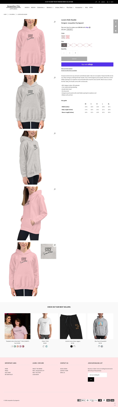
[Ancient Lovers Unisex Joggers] (73, 326)
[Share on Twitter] (115, 26)
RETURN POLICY (9, 374)
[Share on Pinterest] (115, 31)
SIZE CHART (8, 372)
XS (64, 45)
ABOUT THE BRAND (37, 368)
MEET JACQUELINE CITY (38, 370)
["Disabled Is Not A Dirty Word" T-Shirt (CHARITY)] (17, 326)
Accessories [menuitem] (78, 7)
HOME (6, 368)
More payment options (66, 68)
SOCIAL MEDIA (63, 368)
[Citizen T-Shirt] (45, 326)
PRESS (6, 370)
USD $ (103, 2)
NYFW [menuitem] (91, 7)
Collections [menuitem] (40, 7)
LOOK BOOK (36, 374)
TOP (115, 404)
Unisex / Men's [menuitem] (59, 7)
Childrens (12, 14)
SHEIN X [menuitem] (27, 7)
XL (89, 45)
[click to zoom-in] (55, 22)
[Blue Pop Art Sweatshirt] (100, 326)
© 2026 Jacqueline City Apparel (11, 400)
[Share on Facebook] (115, 21)
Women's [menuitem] (49, 7)
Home (5, 14)
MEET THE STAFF (37, 372)
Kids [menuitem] (86, 7)
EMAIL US (62, 372)
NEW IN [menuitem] (33, 7)
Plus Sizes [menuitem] (69, 7)
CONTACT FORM (64, 370)
